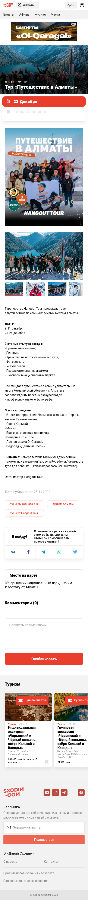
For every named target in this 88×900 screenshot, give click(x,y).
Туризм (10, 82)
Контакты (51, 861)
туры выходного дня (24, 503)
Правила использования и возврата (28, 873)
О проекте (10, 861)
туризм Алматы (63, 503)
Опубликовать (44, 658)
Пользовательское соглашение (25, 881)
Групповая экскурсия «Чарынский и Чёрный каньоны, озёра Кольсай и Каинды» (72, 737)
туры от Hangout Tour (24, 513)
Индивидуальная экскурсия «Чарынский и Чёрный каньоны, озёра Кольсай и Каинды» (22, 737)
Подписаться (44, 840)
